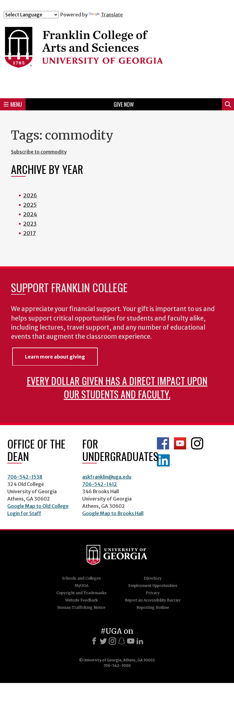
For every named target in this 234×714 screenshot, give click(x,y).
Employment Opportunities (152, 585)
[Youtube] (130, 641)
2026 (30, 195)
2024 (30, 214)
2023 (30, 223)
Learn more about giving (55, 357)
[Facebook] (94, 641)
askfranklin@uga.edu (106, 477)
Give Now (124, 104)
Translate (112, 15)
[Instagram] (112, 641)
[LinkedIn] (140, 641)
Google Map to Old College (38, 506)
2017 (29, 233)
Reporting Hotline (152, 607)
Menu (16, 104)
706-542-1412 (99, 484)
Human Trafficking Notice (81, 607)
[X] (103, 641)
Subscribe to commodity (39, 152)
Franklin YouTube (180, 443)
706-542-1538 (24, 477)
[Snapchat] (121, 641)
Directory (152, 578)
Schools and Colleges (81, 578)
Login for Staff (24, 513)
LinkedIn (164, 460)
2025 (30, 204)
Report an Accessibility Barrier (153, 600)
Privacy (153, 593)
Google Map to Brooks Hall (113, 513)
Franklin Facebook (163, 443)
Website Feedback (81, 600)
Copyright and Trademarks (81, 593)
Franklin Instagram (197, 443)
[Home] (117, 55)
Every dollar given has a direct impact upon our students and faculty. (117, 387)
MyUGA (81, 585)
